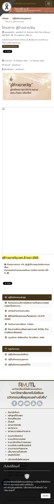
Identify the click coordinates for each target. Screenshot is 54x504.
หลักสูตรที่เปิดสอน (15, 415)
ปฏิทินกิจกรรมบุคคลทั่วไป (18, 364)
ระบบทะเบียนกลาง (15, 435)
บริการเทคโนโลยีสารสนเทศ (18, 459)
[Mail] (27, 403)
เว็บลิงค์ (11, 421)
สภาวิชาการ (12, 428)
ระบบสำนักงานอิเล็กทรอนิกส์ (19, 445)
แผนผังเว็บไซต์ (14, 454)
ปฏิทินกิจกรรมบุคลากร (17, 359)
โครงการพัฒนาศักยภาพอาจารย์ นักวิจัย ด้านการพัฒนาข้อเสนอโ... (26, 331)
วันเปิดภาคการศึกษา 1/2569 (20, 324)
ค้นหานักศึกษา (13, 412)
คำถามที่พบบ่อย (14, 418)
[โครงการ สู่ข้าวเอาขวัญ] (27, 86)
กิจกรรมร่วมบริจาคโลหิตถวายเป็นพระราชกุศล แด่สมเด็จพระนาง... (26, 304)
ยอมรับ (46, 495)
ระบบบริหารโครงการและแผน (19, 442)
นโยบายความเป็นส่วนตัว (17, 451)
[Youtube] (33, 403)
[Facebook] (14, 403)
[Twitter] (21, 403)
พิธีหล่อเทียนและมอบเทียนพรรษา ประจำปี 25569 (24, 317)
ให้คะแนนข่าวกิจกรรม (10, 46)
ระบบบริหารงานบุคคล (16, 439)
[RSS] (40, 403)
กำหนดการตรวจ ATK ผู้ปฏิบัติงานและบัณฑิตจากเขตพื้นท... (27, 266)
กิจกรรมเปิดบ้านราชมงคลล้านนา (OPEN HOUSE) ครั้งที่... (26, 272)
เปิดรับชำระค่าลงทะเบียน (18, 310)
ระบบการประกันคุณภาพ (18, 448)
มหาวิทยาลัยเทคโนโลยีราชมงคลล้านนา (19, 3)
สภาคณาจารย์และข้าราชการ (19, 431)
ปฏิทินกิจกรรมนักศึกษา (17, 354)
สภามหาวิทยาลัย (14, 425)
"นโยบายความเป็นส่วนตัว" (33, 487)
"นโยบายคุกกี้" (9, 490)
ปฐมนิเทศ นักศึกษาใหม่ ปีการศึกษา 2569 (25, 337)
